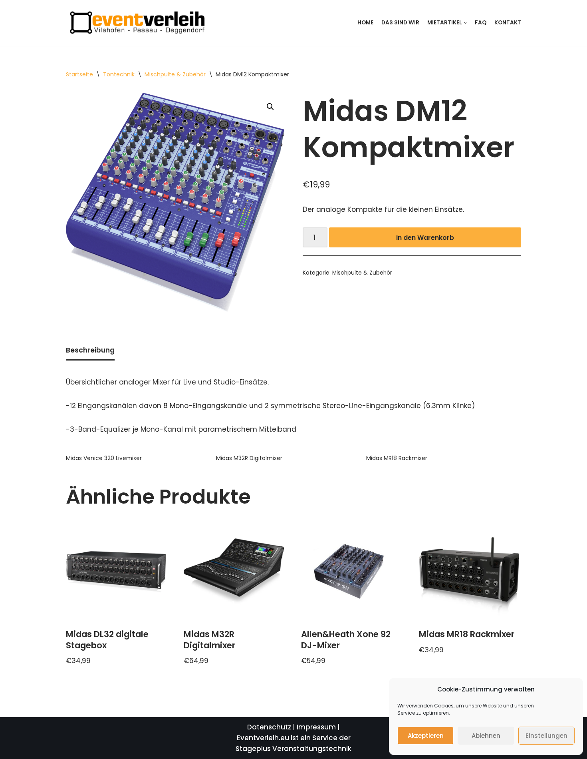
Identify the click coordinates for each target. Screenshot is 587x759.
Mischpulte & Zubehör (175, 74)
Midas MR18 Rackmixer (396, 458)
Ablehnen (486, 735)
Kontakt (507, 22)
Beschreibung (90, 350)
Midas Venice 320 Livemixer (104, 458)
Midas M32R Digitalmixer (249, 458)
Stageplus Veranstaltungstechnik (293, 748)
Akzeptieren (426, 735)
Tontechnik (119, 74)
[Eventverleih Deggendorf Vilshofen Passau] (136, 23)
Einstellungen (546, 735)
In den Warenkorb (425, 237)
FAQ (480, 22)
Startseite (79, 74)
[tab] (90, 351)
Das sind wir (400, 22)
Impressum (316, 727)
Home (365, 22)
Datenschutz (269, 727)
